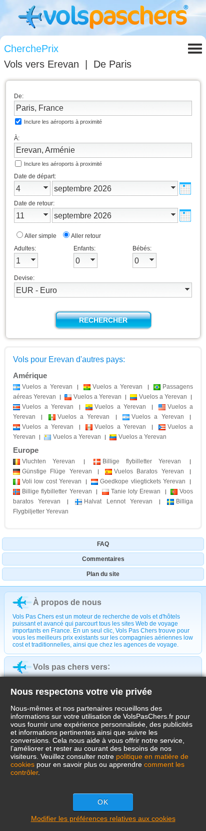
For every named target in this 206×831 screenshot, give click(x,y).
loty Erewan (136, 491)
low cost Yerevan (52, 481)
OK (103, 802)
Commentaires (103, 559)
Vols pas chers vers (70, 667)
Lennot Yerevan (118, 501)
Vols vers (41, 64)
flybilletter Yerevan (141, 461)
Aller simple (40, 235)
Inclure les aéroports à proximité (63, 122)
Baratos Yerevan (149, 471)
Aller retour (86, 235)
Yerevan (48, 461)
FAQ (103, 543)
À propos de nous (67, 602)
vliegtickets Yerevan (143, 481)
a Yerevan (47, 386)
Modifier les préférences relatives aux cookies (103, 818)
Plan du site (103, 574)
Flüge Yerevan (57, 471)
